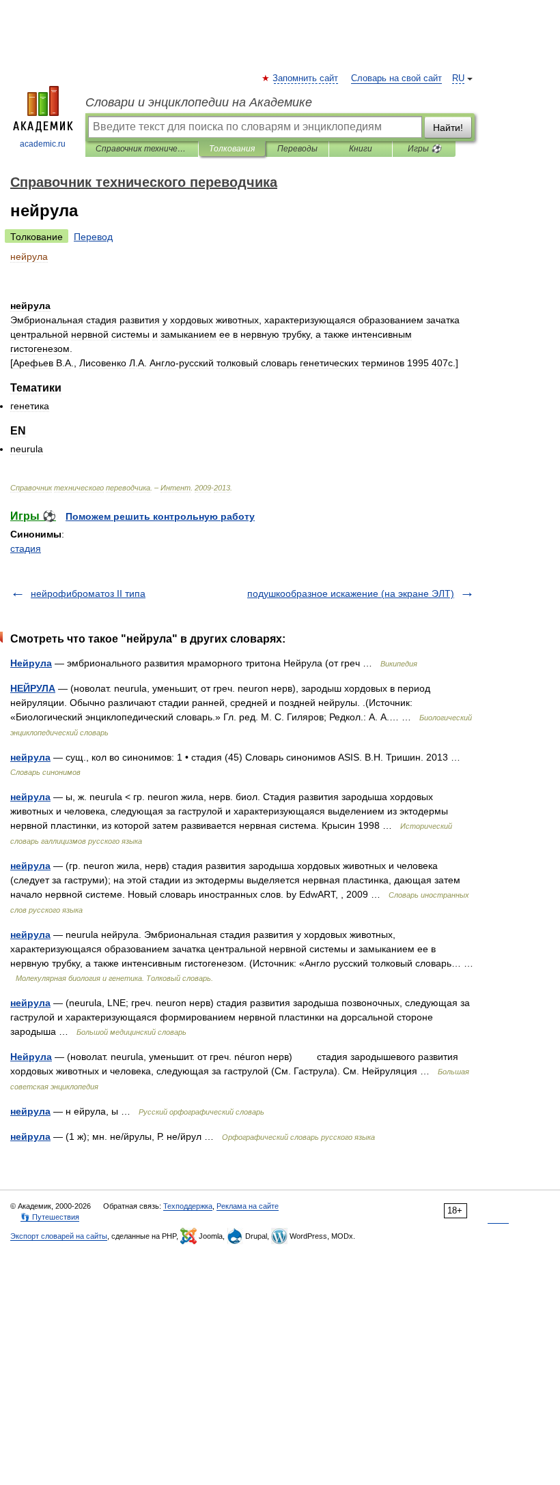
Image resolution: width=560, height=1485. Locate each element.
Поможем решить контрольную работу (160, 516)
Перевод (93, 236)
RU (458, 78)
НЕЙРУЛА (32, 688)
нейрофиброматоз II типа (88, 593)
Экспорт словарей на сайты (58, 1236)
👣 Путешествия (49, 1217)
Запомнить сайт (306, 78)
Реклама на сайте (247, 1206)
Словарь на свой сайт (396, 78)
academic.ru (43, 144)
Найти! (448, 127)
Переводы (297, 148)
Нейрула (31, 663)
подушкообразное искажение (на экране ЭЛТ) (350, 593)
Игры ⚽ (424, 148)
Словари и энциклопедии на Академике (198, 102)
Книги (360, 148)
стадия (25, 548)
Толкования (232, 148)
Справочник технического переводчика (142, 148)
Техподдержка (187, 1206)
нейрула (30, 757)
